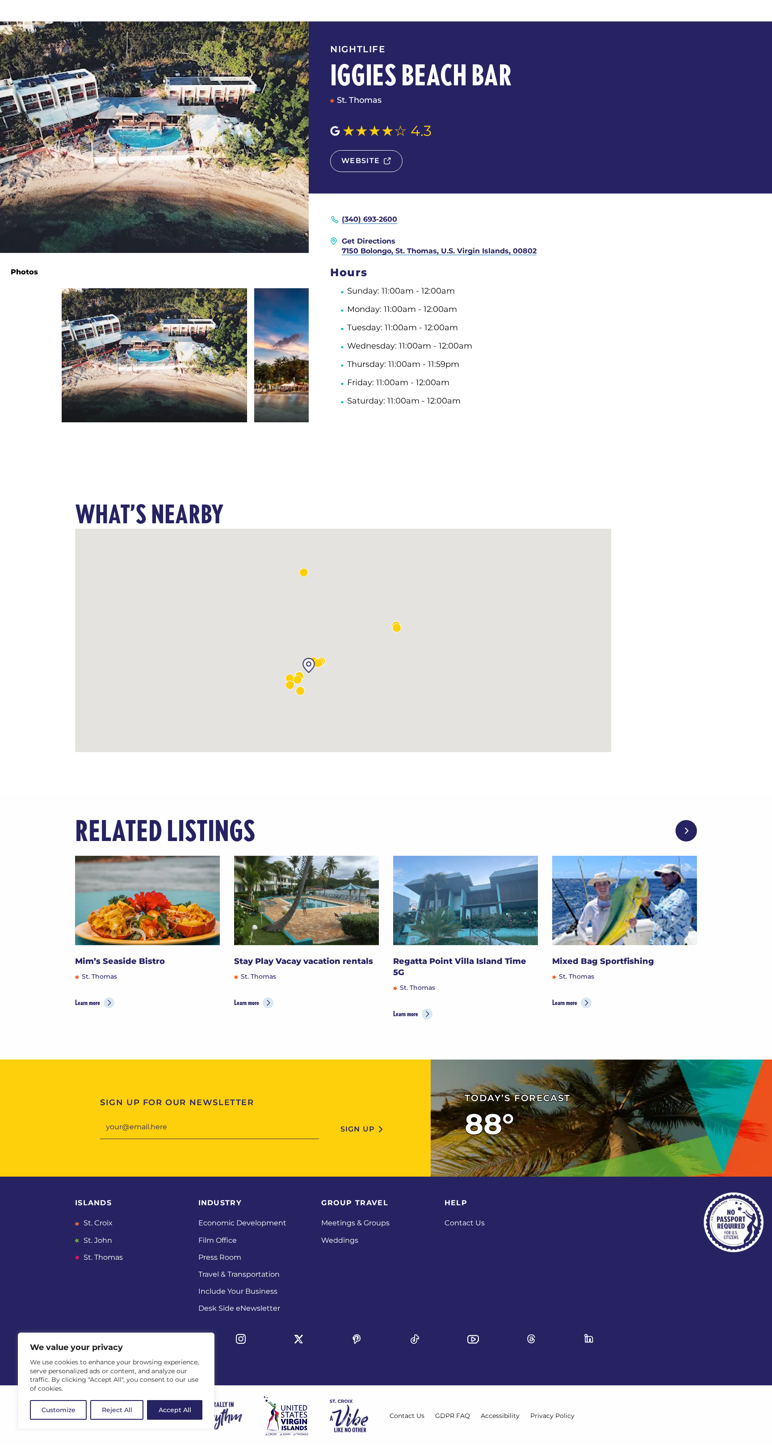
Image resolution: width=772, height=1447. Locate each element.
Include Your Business (237, 1291)
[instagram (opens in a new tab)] (241, 1339)
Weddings (339, 1240)
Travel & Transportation (239, 1274)
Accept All (175, 1410)
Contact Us (465, 1223)
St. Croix (97, 1223)
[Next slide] (686, 830)
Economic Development (242, 1223)
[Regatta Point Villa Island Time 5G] (465, 900)
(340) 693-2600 (369, 219)
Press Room (219, 1257)
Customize (59, 1410)
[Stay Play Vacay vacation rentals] (306, 900)
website (360, 160)
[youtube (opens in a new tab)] (473, 1339)
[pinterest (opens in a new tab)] (357, 1339)
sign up (357, 1129)
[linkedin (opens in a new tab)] (589, 1339)
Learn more (87, 1002)
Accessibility (500, 1416)
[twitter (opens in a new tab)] (299, 1339)
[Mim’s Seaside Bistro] (147, 900)
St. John (97, 1240)
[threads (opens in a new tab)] (531, 1339)
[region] (116, 1381)
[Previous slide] (657, 830)
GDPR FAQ (452, 1416)
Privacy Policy (552, 1416)
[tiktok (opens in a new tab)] (415, 1339)
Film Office (217, 1240)
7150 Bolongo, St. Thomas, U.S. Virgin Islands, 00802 (439, 251)
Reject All (117, 1410)
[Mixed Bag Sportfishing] (624, 900)
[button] (300, 690)
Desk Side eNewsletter (239, 1308)
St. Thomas (102, 1257)
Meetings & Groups (355, 1223)
